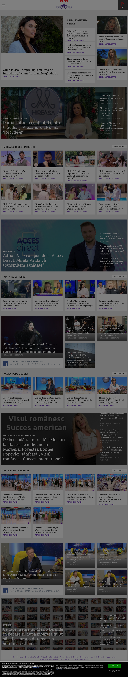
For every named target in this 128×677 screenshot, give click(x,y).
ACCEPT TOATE (114, 666)
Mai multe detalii (36, 667)
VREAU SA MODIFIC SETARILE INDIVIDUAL (114, 671)
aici (34, 672)
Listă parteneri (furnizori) (60, 669)
